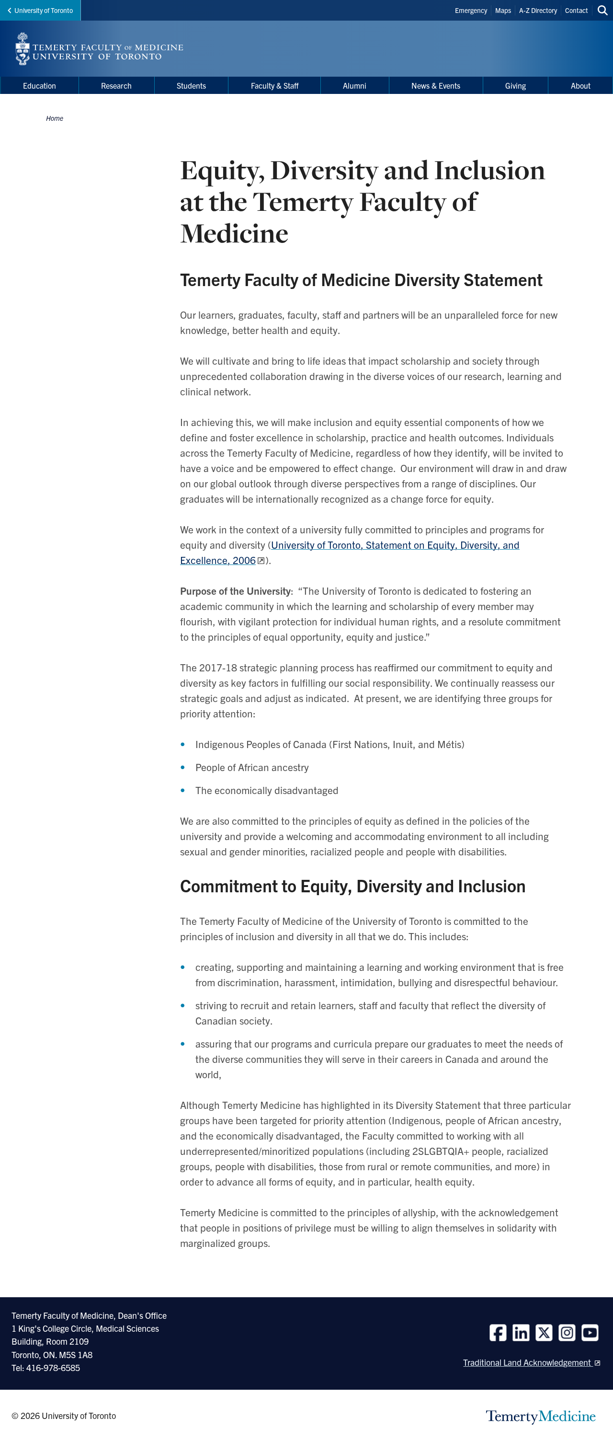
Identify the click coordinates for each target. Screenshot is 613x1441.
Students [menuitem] (191, 85)
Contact (576, 10)
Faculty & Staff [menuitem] (274, 85)
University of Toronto (43, 10)
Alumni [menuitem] (354, 85)
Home (54, 118)
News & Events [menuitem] (435, 85)
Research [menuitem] (116, 85)
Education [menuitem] (39, 85)
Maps (503, 10)
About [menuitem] (580, 85)
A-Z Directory (538, 10)
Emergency (471, 10)
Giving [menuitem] (515, 85)
